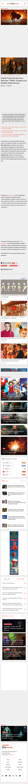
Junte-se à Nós (20, 767)
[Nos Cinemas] (14, 371)
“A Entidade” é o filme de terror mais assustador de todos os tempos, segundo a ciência (12, 736)
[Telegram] (9, 776)
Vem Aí (7, 762)
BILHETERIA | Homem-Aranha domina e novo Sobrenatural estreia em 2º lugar (16, 494)
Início (2, 75)
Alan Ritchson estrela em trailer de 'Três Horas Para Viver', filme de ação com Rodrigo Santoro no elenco (14, 408)
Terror (4, 448)
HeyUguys (11, 195)
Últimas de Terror (8, 616)
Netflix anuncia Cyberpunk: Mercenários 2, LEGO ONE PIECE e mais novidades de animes (13, 396)
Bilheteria (20, 762)
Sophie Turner (18, 75)
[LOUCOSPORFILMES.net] (13, 4)
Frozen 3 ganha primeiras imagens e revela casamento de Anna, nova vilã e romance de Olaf (16, 518)
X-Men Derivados (11, 75)
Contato (8, 769)
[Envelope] (20, 776)
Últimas (6, 481)
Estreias (8, 764)
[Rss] (16, 776)
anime (4, 392)
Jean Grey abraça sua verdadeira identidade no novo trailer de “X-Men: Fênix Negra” (13, 135)
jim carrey (5, 637)
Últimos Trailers (6, 377)
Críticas (20, 764)
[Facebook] (13, 776)
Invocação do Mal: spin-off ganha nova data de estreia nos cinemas (13, 628)
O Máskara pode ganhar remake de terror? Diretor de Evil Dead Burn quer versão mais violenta (14, 642)
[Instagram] (2, 776)
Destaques (5, 8)
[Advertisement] (14, 41)
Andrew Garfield (5, 417)
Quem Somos (8, 767)
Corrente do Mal (6, 649)
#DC (3, 17)
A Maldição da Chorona (8, 624)
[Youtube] (6, 776)
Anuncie (20, 769)
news (5, 75)
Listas (4, 725)
